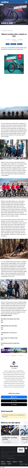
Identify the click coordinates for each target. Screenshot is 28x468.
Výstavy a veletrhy (7, 442)
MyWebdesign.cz (11, 458)
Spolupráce (3, 463)
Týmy (7, 44)
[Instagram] (24, 464)
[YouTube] (26, 464)
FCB (2, 320)
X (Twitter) (15, 400)
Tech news (25, 442)
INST (2, 322)
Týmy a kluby (20, 39)
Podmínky (9, 461)
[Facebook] (21, 464)
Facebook (15, 397)
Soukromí (15, 461)
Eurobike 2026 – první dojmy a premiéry (9, 438)
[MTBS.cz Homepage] (5, 2)
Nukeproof (13, 44)
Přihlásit (20, 415)
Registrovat (4, 416)
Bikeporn (20, 44)
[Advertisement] (14, 91)
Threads (15, 404)
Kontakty (21, 461)
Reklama (3, 461)
